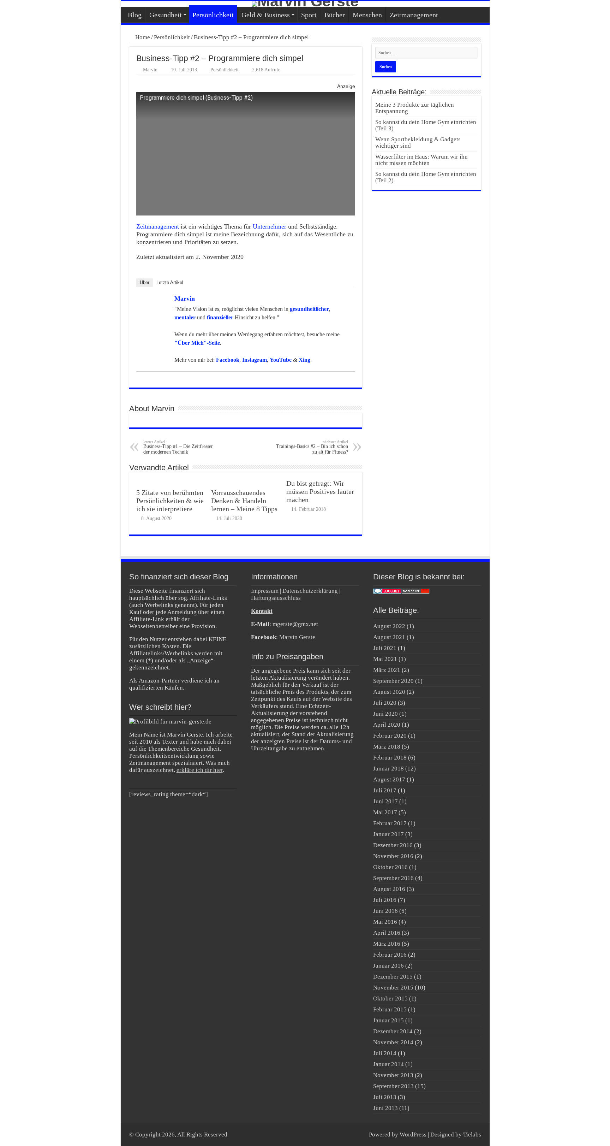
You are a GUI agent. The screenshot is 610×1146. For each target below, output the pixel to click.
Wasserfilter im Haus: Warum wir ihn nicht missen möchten (421, 159)
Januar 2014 (388, 1064)
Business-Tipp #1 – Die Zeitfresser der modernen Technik (178, 447)
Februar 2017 (390, 823)
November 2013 (393, 1075)
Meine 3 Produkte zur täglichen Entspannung (414, 107)
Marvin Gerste (297, 637)
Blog (135, 15)
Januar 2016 (388, 965)
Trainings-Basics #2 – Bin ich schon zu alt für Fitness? (312, 447)
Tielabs (472, 1134)
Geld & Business (265, 15)
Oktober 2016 (390, 867)
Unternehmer (269, 226)
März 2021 (386, 670)
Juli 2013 (384, 1097)
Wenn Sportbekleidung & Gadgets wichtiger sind (418, 142)
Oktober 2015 (390, 998)
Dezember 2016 (393, 845)
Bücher (334, 15)
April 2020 (386, 724)
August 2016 (389, 889)
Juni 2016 (385, 911)
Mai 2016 (385, 921)
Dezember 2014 (393, 1031)
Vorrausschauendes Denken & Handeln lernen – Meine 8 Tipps (244, 501)
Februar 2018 (390, 757)
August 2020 (389, 692)
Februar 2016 (390, 954)
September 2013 (393, 1086)
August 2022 (389, 626)
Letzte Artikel (169, 282)
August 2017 (389, 779)
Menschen (367, 15)
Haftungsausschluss (276, 598)
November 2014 (393, 1042)
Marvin (150, 69)
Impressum (265, 590)
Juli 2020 (384, 702)
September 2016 (393, 878)
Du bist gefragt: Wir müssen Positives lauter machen (320, 491)
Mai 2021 (385, 659)
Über (144, 282)
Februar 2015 (390, 1009)
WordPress (413, 1134)
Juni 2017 (385, 801)
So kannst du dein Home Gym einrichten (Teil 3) (425, 125)
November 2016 (393, 856)
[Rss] (360, 1134)
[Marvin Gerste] (305, 4)
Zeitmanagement (414, 15)
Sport (309, 15)
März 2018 (386, 746)
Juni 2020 (385, 713)
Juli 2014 (384, 1053)
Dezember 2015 (393, 976)
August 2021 (389, 637)
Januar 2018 (388, 768)
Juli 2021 (384, 648)
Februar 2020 (390, 735)
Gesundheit (165, 15)
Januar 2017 (388, 834)
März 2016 (386, 943)
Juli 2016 (384, 900)
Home (142, 37)
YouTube (281, 360)
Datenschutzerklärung (310, 590)
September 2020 (393, 681)
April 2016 (386, 932)
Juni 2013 (385, 1108)
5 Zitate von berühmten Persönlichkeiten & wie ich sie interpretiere (170, 501)
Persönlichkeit (213, 15)
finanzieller (220, 317)
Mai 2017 (385, 812)
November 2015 (393, 987)
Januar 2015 (388, 1020)
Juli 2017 (384, 790)
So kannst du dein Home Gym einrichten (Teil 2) (425, 177)
